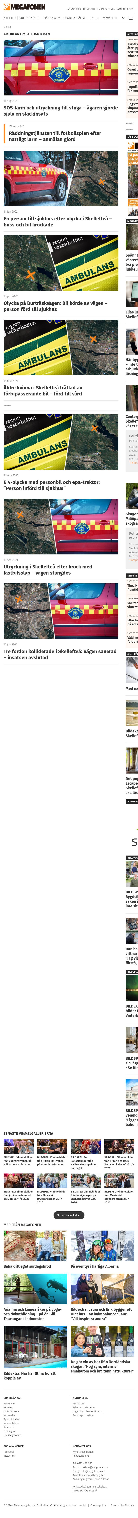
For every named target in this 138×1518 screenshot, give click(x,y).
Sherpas (129, 1505)
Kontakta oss (125, 9)
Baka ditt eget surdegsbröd (27, 1266)
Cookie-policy (98, 1505)
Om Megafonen (106, 9)
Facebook (9, 1451)
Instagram (9, 1455)
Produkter (78, 1403)
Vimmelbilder (113, 18)
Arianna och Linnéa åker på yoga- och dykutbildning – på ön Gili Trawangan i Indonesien (33, 1314)
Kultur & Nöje (29, 18)
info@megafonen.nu (92, 1471)
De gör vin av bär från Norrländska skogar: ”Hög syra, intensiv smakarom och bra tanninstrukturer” (102, 1367)
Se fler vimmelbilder (69, 1215)
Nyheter (10, 18)
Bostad (94, 18)
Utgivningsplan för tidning (87, 1411)
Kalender (9, 1427)
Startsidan (9, 1403)
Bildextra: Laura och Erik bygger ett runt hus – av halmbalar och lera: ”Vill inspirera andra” (101, 1314)
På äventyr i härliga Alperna (95, 1266)
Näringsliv (52, 18)
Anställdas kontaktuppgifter (89, 1475)
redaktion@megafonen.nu (94, 1467)
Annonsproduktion (83, 1415)
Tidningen (89, 9)
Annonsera (74, 9)
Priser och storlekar (84, 1407)
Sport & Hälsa (74, 18)
